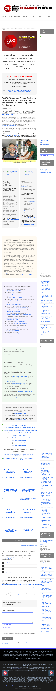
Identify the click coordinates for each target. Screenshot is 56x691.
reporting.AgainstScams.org (13, 311)
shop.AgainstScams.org (12, 327)
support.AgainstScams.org (12, 219)
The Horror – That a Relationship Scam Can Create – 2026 (46, 526)
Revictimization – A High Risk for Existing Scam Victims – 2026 (47, 317)
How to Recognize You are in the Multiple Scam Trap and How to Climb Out (46, 575)
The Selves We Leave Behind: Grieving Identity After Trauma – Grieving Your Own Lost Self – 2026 (46, 493)
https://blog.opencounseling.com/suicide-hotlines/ (18, 334)
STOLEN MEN (12, 454)
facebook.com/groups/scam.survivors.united (17, 301)
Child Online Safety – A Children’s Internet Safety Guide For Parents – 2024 (46, 630)
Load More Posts (19, 540)
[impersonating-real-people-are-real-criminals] (19, 440)
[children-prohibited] (19, 430)
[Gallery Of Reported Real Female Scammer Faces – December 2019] (28, 502)
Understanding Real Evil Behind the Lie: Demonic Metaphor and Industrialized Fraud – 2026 (46, 456)
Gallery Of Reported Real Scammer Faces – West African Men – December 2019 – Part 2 (28, 491)
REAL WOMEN (32, 454)
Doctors (10, 594)
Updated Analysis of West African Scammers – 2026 (46, 306)
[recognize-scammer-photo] (19, 435)
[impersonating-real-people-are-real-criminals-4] (19, 445)
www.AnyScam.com (27, 274)
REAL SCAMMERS (26, 454)
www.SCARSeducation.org (12, 381)
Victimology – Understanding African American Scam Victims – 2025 (46, 618)
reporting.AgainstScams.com (9, 125)
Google (9, 135)
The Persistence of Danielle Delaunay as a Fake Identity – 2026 (46, 312)
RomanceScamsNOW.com (12, 314)
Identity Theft (14, 594)
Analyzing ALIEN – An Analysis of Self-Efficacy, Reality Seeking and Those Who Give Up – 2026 (46, 502)
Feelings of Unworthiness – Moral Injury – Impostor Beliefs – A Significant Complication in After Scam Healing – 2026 (47, 511)
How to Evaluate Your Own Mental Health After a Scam (46, 569)
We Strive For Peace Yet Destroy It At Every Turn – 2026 (47, 487)
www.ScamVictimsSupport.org (19, 376)
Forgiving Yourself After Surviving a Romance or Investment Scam (46, 581)
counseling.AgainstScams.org (13, 304)
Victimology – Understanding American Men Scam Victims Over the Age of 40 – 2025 (46, 604)
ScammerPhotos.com (20, 321)
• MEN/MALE (15, 592)
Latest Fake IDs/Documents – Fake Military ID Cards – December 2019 (11, 531)
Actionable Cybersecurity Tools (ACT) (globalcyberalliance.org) (15, 318)
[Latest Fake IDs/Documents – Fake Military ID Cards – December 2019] (10, 521)
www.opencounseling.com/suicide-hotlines (16, 397)
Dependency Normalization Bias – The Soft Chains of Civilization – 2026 (46, 464)
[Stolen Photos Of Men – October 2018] (28, 521)
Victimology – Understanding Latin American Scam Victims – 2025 (46, 611)
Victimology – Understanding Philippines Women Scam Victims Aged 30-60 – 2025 (46, 588)
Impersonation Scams (21, 594)
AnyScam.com (7, 115)
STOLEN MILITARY (19, 454)
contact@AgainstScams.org (17, 668)
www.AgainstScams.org (27, 587)
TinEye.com (16, 135)
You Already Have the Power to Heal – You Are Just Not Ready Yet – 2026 (46, 519)
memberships (24, 186)
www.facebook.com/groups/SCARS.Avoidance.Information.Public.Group (22, 584)
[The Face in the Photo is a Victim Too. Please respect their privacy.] (19, 424)
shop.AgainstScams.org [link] (20, 413)
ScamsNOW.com (26, 314)
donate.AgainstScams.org (12, 330)
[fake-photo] (19, 438)
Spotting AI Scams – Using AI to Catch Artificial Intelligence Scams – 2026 (46, 283)
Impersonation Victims (30, 594)
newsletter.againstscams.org (13, 294)
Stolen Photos (7, 595)
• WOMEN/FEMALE (21, 592)
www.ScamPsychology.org (18, 383)
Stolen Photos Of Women (21, 593)
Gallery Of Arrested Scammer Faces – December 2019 (28, 471)
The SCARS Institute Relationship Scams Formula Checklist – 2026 (45, 290)
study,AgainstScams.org (9, 273)
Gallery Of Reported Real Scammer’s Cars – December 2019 (10, 471)
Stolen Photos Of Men (13, 593)
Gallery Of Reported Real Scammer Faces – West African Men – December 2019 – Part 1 (10, 491)
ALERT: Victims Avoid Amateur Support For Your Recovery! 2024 (46, 624)
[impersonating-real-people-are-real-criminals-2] (19, 443)
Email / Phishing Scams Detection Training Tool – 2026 (47, 327)
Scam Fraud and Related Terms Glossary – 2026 (46, 301)
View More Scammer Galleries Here (28, 545)
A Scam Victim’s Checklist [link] (44, 145)
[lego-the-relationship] (19, 432)
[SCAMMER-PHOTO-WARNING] (19, 90)
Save (25, 211)
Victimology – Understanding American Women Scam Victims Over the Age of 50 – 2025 (46, 596)
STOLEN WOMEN (7, 454)
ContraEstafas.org (44, 563)
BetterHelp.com (31, 201)
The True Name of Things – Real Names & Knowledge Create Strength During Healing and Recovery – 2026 (47, 480)
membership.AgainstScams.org (31, 217)
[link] (21, 419)
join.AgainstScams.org (27, 224)
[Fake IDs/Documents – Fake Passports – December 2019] (10, 502)
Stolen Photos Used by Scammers (17, 595)
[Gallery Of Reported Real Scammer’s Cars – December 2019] (10, 462)
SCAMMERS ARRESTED (19, 455)
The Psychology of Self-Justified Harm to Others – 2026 (46, 296)
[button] (19, 562)
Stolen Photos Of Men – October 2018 (28, 529)
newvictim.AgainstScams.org (13, 290)
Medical (3, 595)
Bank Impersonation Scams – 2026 (45, 322)
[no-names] (19, 427)
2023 (26, 592)
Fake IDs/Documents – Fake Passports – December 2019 (11, 511)
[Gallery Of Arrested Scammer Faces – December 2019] (28, 462)
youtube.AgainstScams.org (20, 323)
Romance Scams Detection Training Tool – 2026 (47, 333)
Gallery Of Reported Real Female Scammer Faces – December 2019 (28, 511)
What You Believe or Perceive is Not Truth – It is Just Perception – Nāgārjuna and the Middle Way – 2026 (46, 471)
